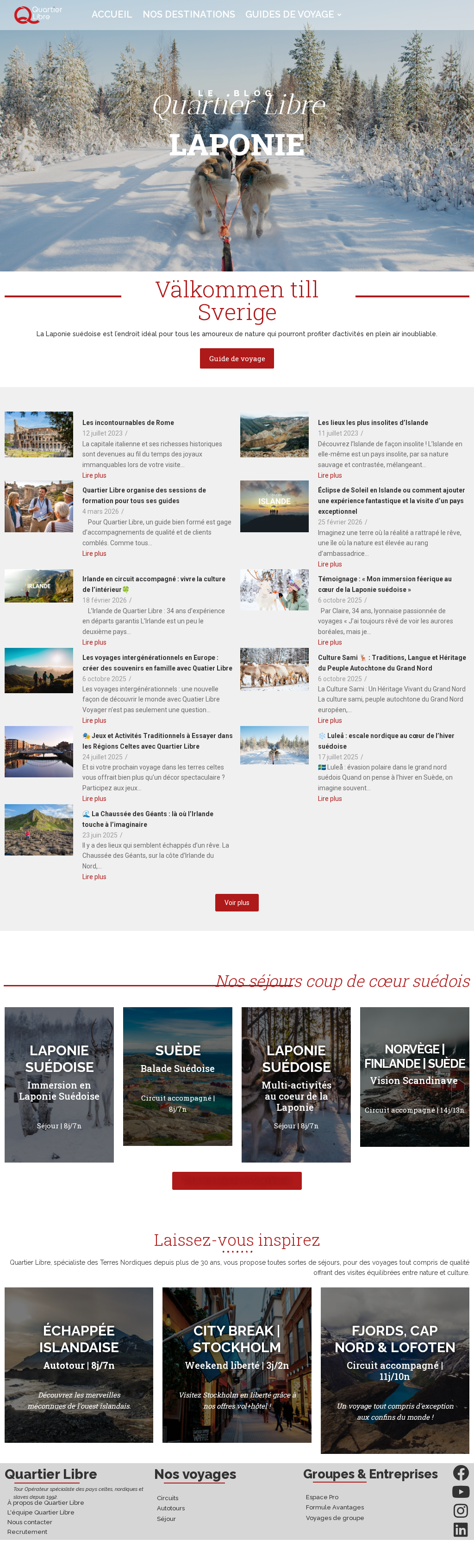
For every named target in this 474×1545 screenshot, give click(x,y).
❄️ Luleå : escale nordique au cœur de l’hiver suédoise (386, 741)
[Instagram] (461, 1510)
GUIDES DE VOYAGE (289, 14)
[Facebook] (461, 1473)
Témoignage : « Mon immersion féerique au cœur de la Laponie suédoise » (385, 584)
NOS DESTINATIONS (189, 14)
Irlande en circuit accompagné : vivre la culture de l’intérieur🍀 (153, 584)
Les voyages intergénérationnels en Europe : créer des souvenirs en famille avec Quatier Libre (157, 663)
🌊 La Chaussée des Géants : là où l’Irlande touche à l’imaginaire (147, 819)
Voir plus (237, 902)
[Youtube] (461, 1491)
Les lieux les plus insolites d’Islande (373, 422)
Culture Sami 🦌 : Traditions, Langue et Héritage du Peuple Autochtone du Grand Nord (392, 663)
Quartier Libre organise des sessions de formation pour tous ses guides (144, 495)
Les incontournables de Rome (128, 422)
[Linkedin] (461, 1529)
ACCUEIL (112, 14)
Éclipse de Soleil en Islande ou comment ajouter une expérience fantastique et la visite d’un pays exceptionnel (391, 500)
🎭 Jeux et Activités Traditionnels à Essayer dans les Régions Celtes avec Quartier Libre (157, 741)
